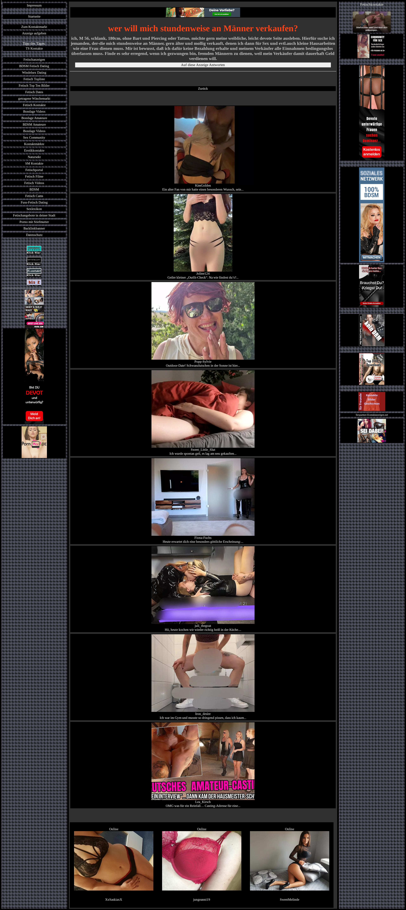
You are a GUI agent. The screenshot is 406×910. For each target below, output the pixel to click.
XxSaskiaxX (113, 899)
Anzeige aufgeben (34, 33)
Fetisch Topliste (34, 79)
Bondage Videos (34, 111)
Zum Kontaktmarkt (34, 27)
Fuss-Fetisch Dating (34, 202)
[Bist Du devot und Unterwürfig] (34, 376)
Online (113, 829)
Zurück (203, 88)
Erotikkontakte (34, 150)
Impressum (34, 5)
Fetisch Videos (34, 183)
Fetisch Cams (34, 196)
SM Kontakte (34, 163)
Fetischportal (34, 170)
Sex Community (34, 137)
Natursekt (34, 157)
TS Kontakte (34, 48)
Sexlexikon (34, 209)
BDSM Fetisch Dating (34, 66)
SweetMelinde (289, 899)
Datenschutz (34, 235)
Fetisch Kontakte (34, 105)
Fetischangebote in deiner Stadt (34, 215)
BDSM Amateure (34, 124)
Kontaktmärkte (34, 144)
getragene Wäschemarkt (34, 98)
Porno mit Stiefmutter (34, 222)
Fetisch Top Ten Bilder (34, 85)
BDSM (34, 189)
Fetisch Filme (34, 176)
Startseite (34, 16)
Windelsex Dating (34, 72)
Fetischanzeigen (34, 59)
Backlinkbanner (34, 228)
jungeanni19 (201, 899)
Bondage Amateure (34, 118)
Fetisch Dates (34, 92)
